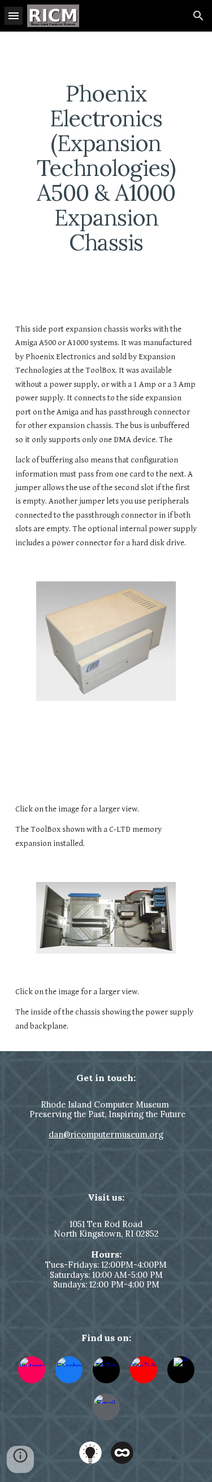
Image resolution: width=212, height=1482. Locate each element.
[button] (13, 15)
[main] (106, 168)
